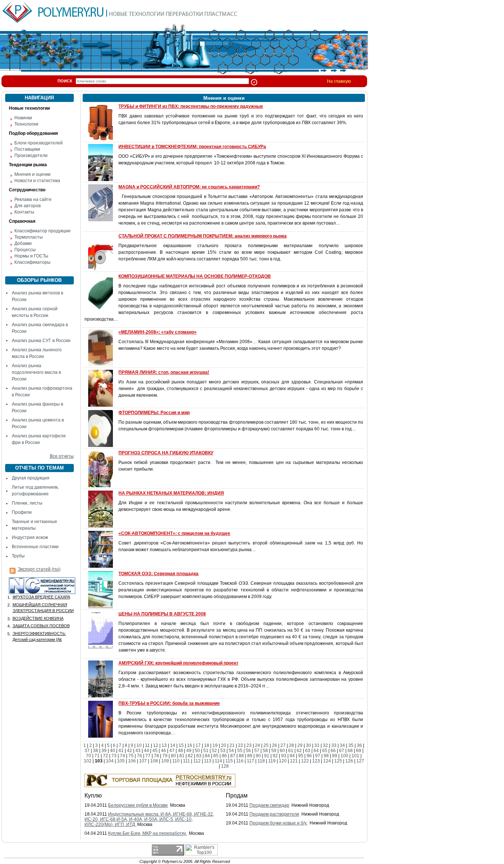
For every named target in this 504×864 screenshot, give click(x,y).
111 (186, 761)
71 (97, 755)
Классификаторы (32, 262)
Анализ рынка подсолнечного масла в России (36, 372)
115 (229, 761)
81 (181, 755)
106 (132, 761)
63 (307, 750)
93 (283, 755)
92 (275, 755)
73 (114, 755)
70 (88, 755)
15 (181, 745)
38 (95, 750)
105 (121, 761)
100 (344, 755)
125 (338, 761)
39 (104, 750)
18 (206, 745)
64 (316, 750)
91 (266, 755)
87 (232, 755)
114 (218, 761)
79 (165, 755)
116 (240, 761)
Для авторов (27, 205)
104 (110, 761)
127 (360, 761)
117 (250, 761)
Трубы (18, 556)
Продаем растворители (274, 814)
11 (147, 745)
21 (232, 745)
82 (190, 755)
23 (249, 745)
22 (240, 745)
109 (165, 761)
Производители (31, 155)
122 (305, 761)
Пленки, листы (27, 503)
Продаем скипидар (269, 805)
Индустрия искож (30, 537)
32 (325, 745)
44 (146, 750)
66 (333, 750)
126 (349, 761)
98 (326, 755)
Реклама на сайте (33, 199)
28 (291, 745)
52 (214, 750)
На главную (339, 81)
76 (139, 755)
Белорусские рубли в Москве (138, 805)
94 (292, 755)
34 (342, 745)
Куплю (93, 795)
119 (272, 761)
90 (258, 755)
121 (294, 761)
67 (341, 750)
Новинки (23, 117)
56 (248, 750)
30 (308, 745)
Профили (22, 512)
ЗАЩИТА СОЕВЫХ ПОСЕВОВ (41, 626)
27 (283, 745)
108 (154, 761)
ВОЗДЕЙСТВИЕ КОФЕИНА (38, 618)
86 (224, 755)
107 (143, 761)
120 (283, 761)
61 (290, 750)
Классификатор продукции (42, 230)
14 (172, 745)
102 (88, 761)
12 (155, 745)
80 (173, 755)
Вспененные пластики (35, 546)
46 (163, 750)
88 (241, 755)
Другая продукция (30, 478)
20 (223, 745)
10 (139, 745)
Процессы (25, 249)
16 (189, 745)
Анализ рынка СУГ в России (41, 340)
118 (261, 761)
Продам (237, 795)
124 (327, 761)
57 (256, 750)
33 (333, 745)
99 (334, 755)
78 (156, 755)
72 (105, 755)
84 (207, 755)
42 (129, 750)
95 (300, 755)
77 (148, 755)
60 (282, 750)
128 (225, 766)
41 (121, 750)
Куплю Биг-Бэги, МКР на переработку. (147, 833)
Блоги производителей (38, 143)
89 (249, 755)
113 (207, 761)
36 (359, 745)
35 (350, 745)
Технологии (26, 124)
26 (274, 745)
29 (300, 745)
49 (188, 750)
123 (316, 761)
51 (205, 750)
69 (358, 750)
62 (299, 750)
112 (197, 761)
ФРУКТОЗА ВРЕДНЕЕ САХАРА (41, 597)
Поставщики (27, 149)
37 (87, 750)
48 (180, 750)
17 (198, 745)
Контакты (24, 212)
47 (172, 750)
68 (350, 750)
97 (317, 755)
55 (239, 750)
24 (257, 745)
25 (266, 745)
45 (155, 750)
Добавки (23, 243)
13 (164, 745)
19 (215, 745)
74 (122, 755)
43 (138, 750)
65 (324, 750)
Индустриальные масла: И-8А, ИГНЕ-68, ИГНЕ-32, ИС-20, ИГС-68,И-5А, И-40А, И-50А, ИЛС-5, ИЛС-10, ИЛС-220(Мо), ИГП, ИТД (149, 819)
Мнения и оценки (32, 174)
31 (317, 745)
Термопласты (28, 237)
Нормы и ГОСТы (31, 256)
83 (198, 755)
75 (131, 755)
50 (197, 750)
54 (231, 750)
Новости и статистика (37, 180)
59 (273, 750)
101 (355, 755)
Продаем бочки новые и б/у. (278, 823)
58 (265, 750)
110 (176, 761)
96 (309, 755)
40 (112, 750)
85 (215, 755)
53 (222, 750)
